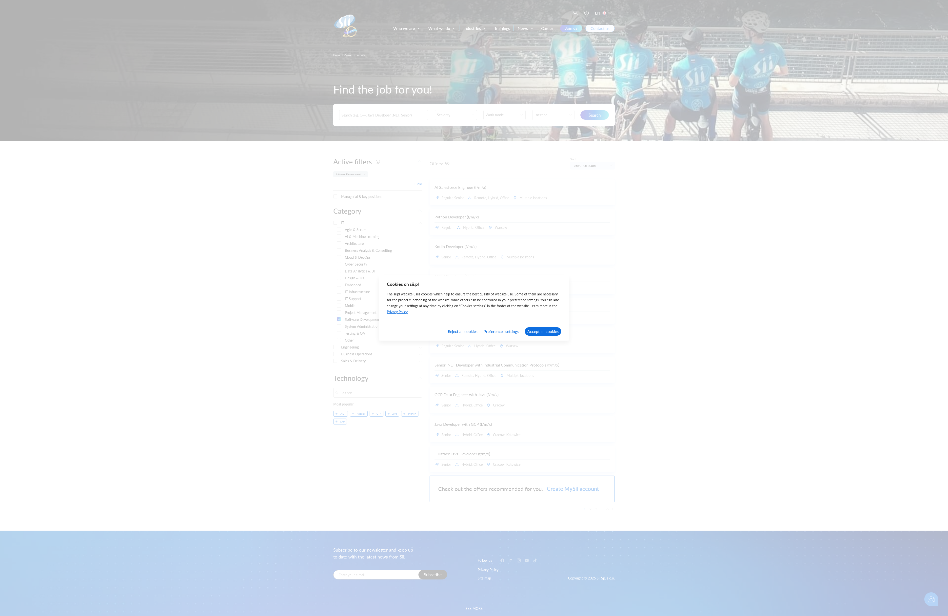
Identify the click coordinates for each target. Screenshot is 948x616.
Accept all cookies (543, 331)
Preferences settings (501, 331)
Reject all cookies (462, 331)
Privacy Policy (397, 312)
